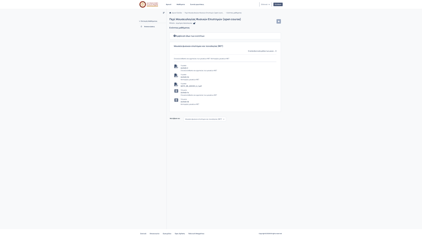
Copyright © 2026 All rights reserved (270, 233)
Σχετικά (143, 233)
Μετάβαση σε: (174, 118)
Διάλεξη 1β (185, 102)
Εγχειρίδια (167, 233)
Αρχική (168, 4)
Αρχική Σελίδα (177, 13)
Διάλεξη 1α (185, 92)
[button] (265, 4)
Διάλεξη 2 (184, 68)
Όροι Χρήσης (180, 233)
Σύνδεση (278, 4)
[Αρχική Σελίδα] (148, 4)
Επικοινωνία (154, 233)
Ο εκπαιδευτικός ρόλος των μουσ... (261, 51)
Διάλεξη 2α (185, 77)
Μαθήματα (181, 4)
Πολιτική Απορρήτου (196, 233)
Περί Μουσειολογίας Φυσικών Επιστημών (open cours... (204, 13)
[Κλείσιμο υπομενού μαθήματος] (164, 13)
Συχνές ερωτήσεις (197, 4)
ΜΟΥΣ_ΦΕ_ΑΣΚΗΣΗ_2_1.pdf (191, 86)
